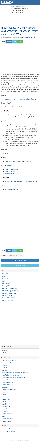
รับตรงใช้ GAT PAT (7, 295)
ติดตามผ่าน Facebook (20, 260)
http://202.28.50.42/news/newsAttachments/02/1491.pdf (21, 181)
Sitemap (8, 435)
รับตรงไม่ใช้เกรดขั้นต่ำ (8, 300)
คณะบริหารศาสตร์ (12, 255)
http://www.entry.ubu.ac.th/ (12, 189)
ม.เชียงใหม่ (5, 368)
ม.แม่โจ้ (4, 404)
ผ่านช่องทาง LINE (10, 171)
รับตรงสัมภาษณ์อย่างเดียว (9, 288)
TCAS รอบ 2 (5, 276)
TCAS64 (4, 350)
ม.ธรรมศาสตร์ (6, 384)
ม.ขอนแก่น (5, 365)
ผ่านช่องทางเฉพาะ (10, 173)
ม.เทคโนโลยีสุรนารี (7, 382)
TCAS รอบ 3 (5, 278)
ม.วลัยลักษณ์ (5, 411)
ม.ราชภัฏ (4, 409)
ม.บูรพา (4, 394)
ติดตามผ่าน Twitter (20, 265)
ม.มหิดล (4, 401)
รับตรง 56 (21, 255)
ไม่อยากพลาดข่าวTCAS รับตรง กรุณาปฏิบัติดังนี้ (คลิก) (20, 99)
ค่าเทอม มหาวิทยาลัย (8, 429)
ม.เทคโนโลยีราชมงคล (8, 380)
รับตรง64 (4, 352)
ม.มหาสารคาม (6, 399)
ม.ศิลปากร (5, 416)
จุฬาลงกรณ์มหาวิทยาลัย (9, 360)
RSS (6, 435)
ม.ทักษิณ (4, 370)
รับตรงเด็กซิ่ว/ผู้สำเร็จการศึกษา (11, 290)
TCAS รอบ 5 (5, 281)
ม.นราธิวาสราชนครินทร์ (9, 389)
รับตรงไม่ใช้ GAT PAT (8, 298)
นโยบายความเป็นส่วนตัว (9, 431)
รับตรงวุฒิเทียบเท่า (7, 286)
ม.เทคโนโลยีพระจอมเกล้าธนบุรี (11, 375)
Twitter (4, 435)
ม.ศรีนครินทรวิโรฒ (7, 414)
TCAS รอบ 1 (5, 274)
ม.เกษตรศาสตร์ (6, 363)
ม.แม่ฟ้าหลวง (6, 406)
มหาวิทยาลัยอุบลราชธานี (28, 37)
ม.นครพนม (5, 387)
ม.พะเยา (4, 397)
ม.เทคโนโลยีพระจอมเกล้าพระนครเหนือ (13, 377)
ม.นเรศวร (5, 392)
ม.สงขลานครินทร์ (7, 418)
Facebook (1, 435)
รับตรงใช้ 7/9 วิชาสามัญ (9, 293)
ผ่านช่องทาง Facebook (11, 169)
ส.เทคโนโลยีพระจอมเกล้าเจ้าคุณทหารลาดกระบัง (16, 372)
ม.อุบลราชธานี (6, 421)
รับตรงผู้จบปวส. (6, 283)
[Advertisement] (16, 59)
